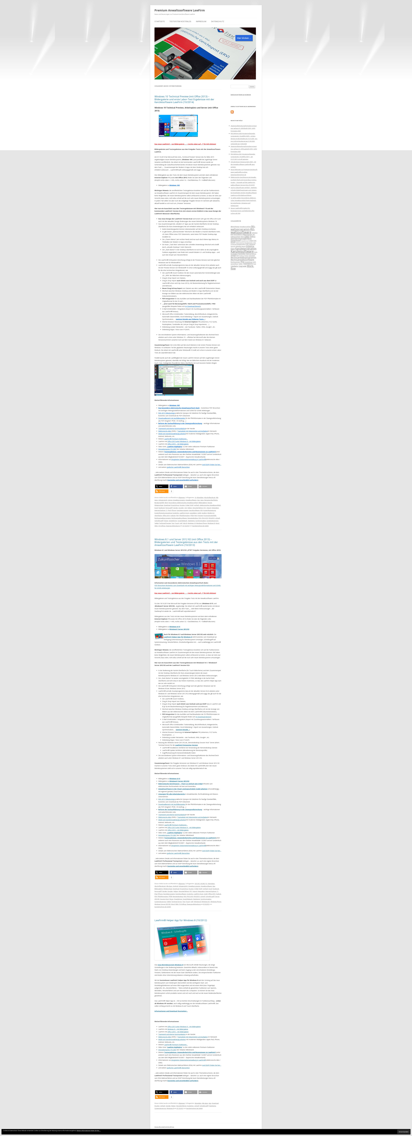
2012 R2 (197, 884)
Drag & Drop (175, 505)
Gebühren (252, 244)
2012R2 (202, 884)
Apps (202, 500)
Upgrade (242, 266)
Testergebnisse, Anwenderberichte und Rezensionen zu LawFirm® (190, 838)
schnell (217, 518)
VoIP (181, 523)
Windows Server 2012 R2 (162, 904)
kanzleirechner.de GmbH (200, 526)
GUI (186, 508)
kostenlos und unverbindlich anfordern (183, 866)
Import (209, 508)
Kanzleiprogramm (182, 510)
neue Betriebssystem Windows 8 (170, 965)
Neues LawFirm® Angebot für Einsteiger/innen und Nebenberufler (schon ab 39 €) (242, 210)
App (198, 500)
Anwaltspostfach (245, 227)
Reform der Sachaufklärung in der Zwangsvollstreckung (180, 809)
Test (173, 523)
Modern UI (211, 513)
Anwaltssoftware (191, 500)
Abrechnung (235, 226)
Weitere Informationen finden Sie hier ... (89, 1130)
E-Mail (187, 505)
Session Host (164, 899)
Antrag (170, 500)
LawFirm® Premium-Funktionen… (176, 825)
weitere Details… (182, 730)
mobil (199, 513)
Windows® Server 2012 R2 (179, 629)
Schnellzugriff (158, 521)
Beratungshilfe (159, 503)
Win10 (185, 523)
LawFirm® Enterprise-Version (186, 745)
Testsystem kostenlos (180, 21)
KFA (201, 510)
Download (167, 505)
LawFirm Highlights (174, 833)
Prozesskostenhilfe (210, 515)
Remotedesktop (193, 518)
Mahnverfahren (251, 254)
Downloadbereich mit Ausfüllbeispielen (172, 804)
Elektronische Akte (164, 817)
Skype (166, 521)
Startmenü (191, 521)
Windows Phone (201, 523)
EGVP (192, 505)
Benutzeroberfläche (211, 500)
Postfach (241, 255)
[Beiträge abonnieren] (232, 113)
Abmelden (200, 497)
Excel (156, 508)
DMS (246, 236)
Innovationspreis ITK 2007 (167, 835)
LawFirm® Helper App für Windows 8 (178, 637)
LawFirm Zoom (184, 513)
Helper (190, 508)
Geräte (175, 508)
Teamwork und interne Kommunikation (172, 815)
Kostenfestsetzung (209, 510)
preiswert (252, 256)
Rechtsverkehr (235, 262)
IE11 (205, 508)
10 (195, 497)
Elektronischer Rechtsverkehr (244, 242)
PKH (195, 515)
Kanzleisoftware (194, 510)
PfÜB (192, 515)
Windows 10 (192, 523)
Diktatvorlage (158, 505)
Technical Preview (165, 523)
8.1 (206, 884)
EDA (254, 241)
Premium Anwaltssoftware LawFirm (179, 10)
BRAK (242, 237)
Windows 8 (197, 902)
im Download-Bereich (203, 717)
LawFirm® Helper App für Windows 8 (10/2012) (180, 920)
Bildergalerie (203, 503)
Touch (177, 523)
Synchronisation (200, 521)
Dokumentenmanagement (243, 237)
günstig (238, 246)
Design (210, 503)
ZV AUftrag (161, 526)
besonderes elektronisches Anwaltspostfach (183, 503)
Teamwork (248, 263)
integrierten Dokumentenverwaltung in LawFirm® (188, 846)
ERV (247, 244)
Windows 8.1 (206, 902)
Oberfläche (158, 515)
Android (175, 886)
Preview (200, 515)
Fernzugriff (169, 508)
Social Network (182, 521)
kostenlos (176, 513)
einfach (196, 505)
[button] (161, 486)
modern (204, 513)
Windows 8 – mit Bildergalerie (177, 1029)
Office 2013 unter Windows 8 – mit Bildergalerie (184, 828)
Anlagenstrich (162, 500)
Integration (215, 508)
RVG (200, 518)
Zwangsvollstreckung (173, 526)
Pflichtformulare (184, 515)
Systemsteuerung (212, 521)
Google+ (181, 508)
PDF (177, 515)
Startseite (159, 21)
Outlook (173, 515)
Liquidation (193, 513)
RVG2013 (212, 518)
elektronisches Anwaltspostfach (210, 505)
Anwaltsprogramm (179, 500)
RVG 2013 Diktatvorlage (166, 799)
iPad (169, 510)
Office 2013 (166, 515)
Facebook (161, 508)
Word (217, 523)
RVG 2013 (205, 518)
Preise (246, 255)
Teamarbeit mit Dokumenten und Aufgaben (192, 817)
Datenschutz (217, 21)
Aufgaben (255, 233)
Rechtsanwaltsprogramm (162, 518)
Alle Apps (169, 886)
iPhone (173, 510)
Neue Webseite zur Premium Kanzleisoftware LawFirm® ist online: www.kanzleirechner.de (244, 172)
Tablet (156, 523)
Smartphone (173, 521)
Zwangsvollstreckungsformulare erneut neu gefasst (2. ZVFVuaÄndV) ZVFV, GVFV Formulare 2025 (244, 148)
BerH (166, 503)
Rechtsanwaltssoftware (179, 518)
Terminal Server (176, 902)
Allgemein (182, 497)
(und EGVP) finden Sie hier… (211, 851)
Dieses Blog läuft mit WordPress (164, 1127)
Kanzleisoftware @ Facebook (241, 95)
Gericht (233, 246)
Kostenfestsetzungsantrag (163, 513)
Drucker (182, 505)
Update (234, 266)
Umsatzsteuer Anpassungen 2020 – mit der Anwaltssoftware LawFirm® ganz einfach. (243, 164)
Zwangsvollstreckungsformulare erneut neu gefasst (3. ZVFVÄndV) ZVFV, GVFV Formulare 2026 (244, 128)
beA (232, 235)
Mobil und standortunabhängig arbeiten (172, 820)
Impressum (201, 21)
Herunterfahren (198, 508)
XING (156, 526)
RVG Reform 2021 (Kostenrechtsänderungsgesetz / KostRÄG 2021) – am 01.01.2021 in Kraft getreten (243, 156)
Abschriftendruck (209, 497)
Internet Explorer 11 (160, 510)
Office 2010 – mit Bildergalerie (178, 830)
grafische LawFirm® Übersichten (178, 853)
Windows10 (211, 523)
